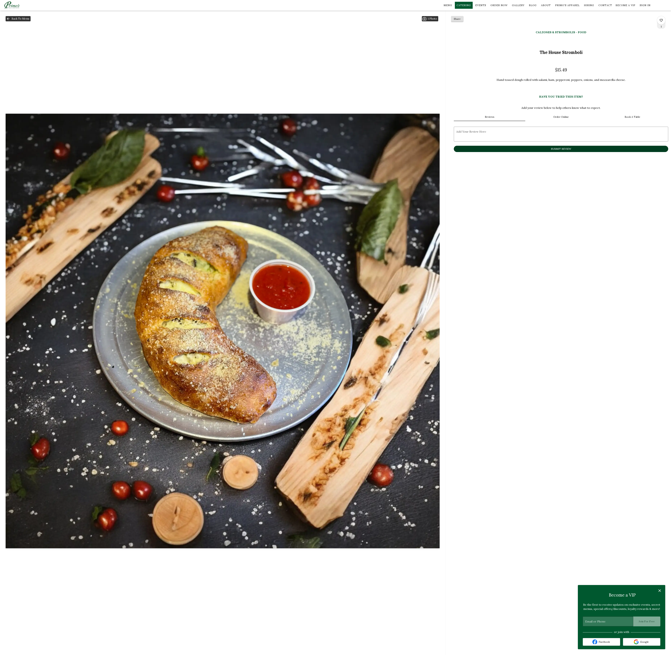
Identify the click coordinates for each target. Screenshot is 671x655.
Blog (533, 5)
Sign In (645, 5)
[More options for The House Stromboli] (661, 20)
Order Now (499, 5)
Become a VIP (625, 5)
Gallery (518, 5)
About (546, 5)
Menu (448, 5)
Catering (464, 5)
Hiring (589, 5)
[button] (18, 18)
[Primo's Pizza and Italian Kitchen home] (18, 5)
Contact (605, 5)
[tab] (489, 117)
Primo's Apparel (567, 5)
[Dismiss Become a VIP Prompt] (659, 590)
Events (480, 5)
